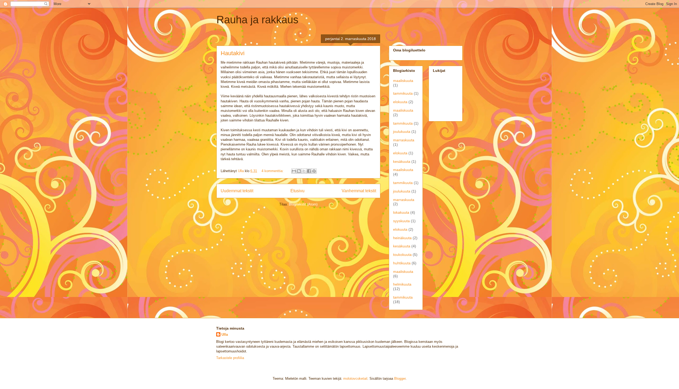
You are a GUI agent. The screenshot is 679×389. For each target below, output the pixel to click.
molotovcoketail (355, 379)
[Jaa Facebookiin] (309, 171)
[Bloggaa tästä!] (299, 171)
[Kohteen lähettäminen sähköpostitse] (294, 171)
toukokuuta (402, 254)
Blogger (400, 379)
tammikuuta (403, 93)
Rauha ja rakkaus (257, 19)
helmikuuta (402, 284)
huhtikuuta (402, 263)
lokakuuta (401, 212)
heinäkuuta (402, 238)
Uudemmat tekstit (237, 191)
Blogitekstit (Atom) (303, 204)
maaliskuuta (403, 80)
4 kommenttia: (273, 171)
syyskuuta (401, 221)
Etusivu (297, 191)
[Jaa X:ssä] (304, 171)
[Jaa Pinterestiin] (314, 171)
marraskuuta (403, 140)
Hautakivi (233, 53)
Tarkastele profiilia (230, 358)
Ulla (224, 334)
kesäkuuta (401, 161)
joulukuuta (401, 131)
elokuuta (400, 102)
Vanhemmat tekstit (359, 191)
